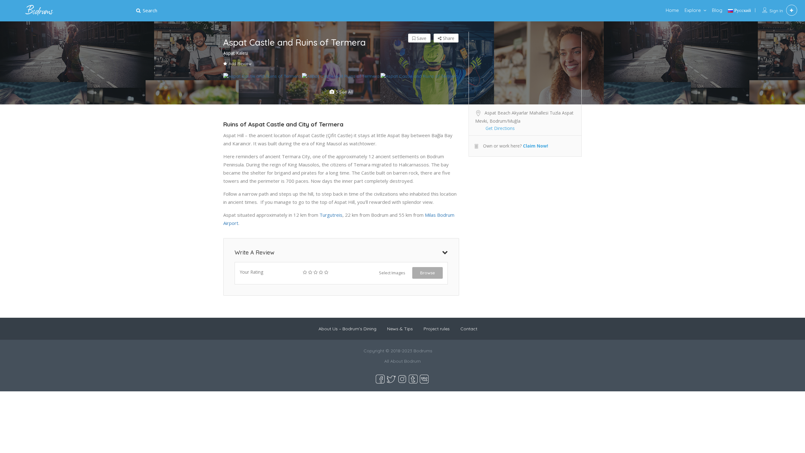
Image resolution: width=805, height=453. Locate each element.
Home (672, 10)
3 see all (343, 92)
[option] (262, 76)
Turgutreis (330, 215)
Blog (717, 10)
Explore (693, 10)
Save (420, 38)
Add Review (240, 63)
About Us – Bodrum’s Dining (347, 329)
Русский (742, 10)
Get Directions (500, 128)
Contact (468, 329)
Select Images (392, 273)
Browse (427, 272)
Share (447, 38)
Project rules (437, 329)
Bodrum (412, 361)
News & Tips (400, 329)
